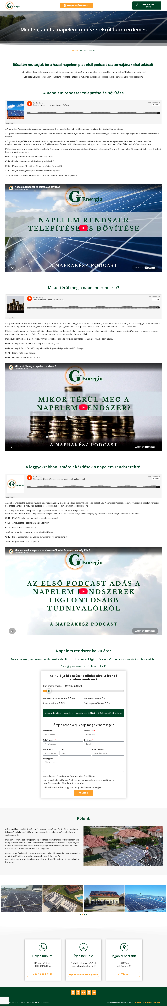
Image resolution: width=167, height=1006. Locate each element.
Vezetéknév (48, 731)
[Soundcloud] (94, 992)
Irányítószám (48, 749)
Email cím (88, 740)
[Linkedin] (89, 992)
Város (62, 749)
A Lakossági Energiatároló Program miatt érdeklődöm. (70, 776)
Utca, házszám (98, 749)
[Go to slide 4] (84, 914)
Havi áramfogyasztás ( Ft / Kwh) (62, 686)
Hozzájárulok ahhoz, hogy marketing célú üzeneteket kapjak (73, 787)
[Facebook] (73, 992)
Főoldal (75, 50)
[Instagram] (78, 992)
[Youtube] (83, 992)
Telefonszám (48, 740)
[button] (4, 898)
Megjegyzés (48, 758)
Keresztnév (89, 731)
